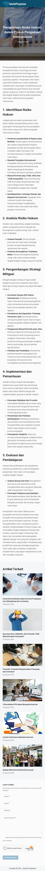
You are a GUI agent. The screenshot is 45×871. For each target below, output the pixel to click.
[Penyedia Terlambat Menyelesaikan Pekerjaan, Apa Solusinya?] (22, 655)
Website (7, 810)
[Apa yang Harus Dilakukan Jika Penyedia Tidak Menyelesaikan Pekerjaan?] (22, 620)
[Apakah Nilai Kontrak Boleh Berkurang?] (22, 756)
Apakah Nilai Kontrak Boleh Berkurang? (18, 770)
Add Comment (10, 818)
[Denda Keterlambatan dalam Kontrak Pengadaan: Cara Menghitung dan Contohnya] (22, 584)
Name (7, 796)
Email (6, 803)
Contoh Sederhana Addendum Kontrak (18, 737)
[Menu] (41, 4)
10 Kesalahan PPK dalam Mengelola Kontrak (20, 704)
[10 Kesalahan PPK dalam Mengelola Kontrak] (22, 690)
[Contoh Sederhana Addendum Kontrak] (22, 723)
